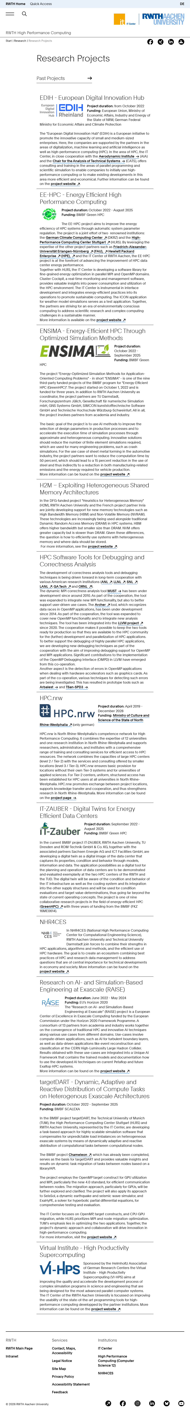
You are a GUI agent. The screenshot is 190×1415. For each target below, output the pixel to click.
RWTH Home (15, 4)
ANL (104, 582)
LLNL (117, 582)
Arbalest (46, 687)
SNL (130, 582)
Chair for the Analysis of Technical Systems (86, 161)
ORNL (82, 586)
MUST (112, 591)
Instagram (137, 1403)
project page (61, 798)
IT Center (105, 1348)
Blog (108, 1403)
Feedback (60, 1392)
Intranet (12, 1356)
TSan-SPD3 (74, 687)
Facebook (123, 1403)
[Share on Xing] (160, 42)
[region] (95, 704)
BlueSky (167, 1403)
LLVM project (128, 623)
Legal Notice (62, 1361)
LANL (44, 586)
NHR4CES (105, 1373)
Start (9, 40)
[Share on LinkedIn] (171, 42)
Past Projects (51, 78)
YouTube (181, 1403)
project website (63, 184)
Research (20, 40)
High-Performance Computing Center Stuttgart (90, 240)
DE (182, 4)
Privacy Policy (63, 1376)
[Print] (181, 42)
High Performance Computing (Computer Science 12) (116, 1360)
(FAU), (98, 251)
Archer (100, 605)
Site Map (59, 1369)
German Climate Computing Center (74, 237)
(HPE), (66, 256)
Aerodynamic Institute (116, 156)
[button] (10, 14)
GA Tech (60, 586)
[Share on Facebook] (150, 42)
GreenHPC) (50, 906)
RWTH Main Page (19, 1348)
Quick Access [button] (41, 4)
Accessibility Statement (71, 1384)
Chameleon (78, 1155)
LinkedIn (152, 1403)
